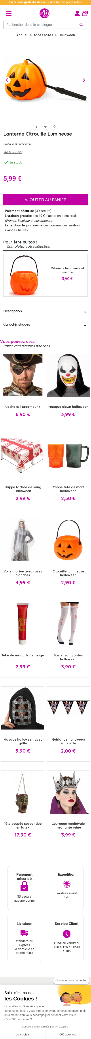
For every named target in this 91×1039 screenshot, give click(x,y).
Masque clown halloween (68, 407)
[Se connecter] (77, 13)
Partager (36, 127)
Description (12, 311)
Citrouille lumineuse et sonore (67, 270)
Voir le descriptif (13, 152)
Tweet (45, 127)
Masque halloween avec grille (23, 741)
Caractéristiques (16, 324)
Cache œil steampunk (22, 407)
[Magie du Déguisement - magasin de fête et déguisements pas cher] (44, 13)
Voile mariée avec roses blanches (23, 573)
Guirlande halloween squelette (68, 741)
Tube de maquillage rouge (23, 655)
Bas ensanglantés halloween (68, 657)
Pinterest (54, 127)
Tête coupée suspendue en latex (23, 825)
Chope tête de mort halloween (68, 489)
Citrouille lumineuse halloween (68, 573)
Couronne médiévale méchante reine (68, 825)
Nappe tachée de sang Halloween (22, 489)
